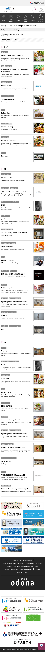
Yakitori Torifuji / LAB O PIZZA (13, 191)
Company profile (22, 572)
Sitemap (37, 569)
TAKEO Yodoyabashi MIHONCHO (14, 233)
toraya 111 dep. (7, 177)
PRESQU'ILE (6, 406)
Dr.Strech (4, 156)
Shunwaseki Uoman (8, 140)
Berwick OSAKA (7, 260)
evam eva (4, 315)
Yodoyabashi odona (7, 30)
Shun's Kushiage (7, 127)
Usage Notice (17, 560)
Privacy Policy (27, 560)
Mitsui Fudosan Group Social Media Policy (18, 569)
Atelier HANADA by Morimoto (13, 447)
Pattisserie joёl (6, 288)
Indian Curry (6, 113)
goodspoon (5, 219)
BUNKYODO (6, 392)
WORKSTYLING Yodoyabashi (13, 475)
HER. (3, 205)
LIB (2, 329)
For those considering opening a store (26, 566)
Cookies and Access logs (34, 563)
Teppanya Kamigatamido (10, 420)
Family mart (6, 85)
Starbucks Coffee (7, 99)
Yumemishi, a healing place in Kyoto (15, 489)
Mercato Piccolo (7, 246)
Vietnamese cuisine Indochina (12, 55)
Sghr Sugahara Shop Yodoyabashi (14, 302)
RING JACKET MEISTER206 (13, 274)
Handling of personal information (13, 563)
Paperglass (5, 351)
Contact (9, 566)
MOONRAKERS (7, 461)
